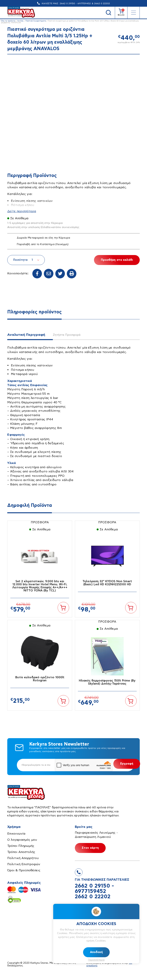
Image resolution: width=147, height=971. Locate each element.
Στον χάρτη (90, 847)
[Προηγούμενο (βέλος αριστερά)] (6, 485)
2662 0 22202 (102, 3)
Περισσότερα (96, 960)
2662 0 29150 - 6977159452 (75, 3)
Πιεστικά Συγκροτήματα (35, 21)
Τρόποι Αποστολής (21, 852)
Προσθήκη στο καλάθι (117, 259)
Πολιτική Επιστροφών (23, 864)
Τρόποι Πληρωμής (20, 845)
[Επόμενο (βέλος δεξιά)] (140, 485)
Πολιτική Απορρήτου (23, 858)
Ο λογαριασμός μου (22, 839)
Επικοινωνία (16, 833)
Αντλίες (20, 21)
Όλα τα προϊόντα (8, 21)
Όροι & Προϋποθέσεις (23, 870)
